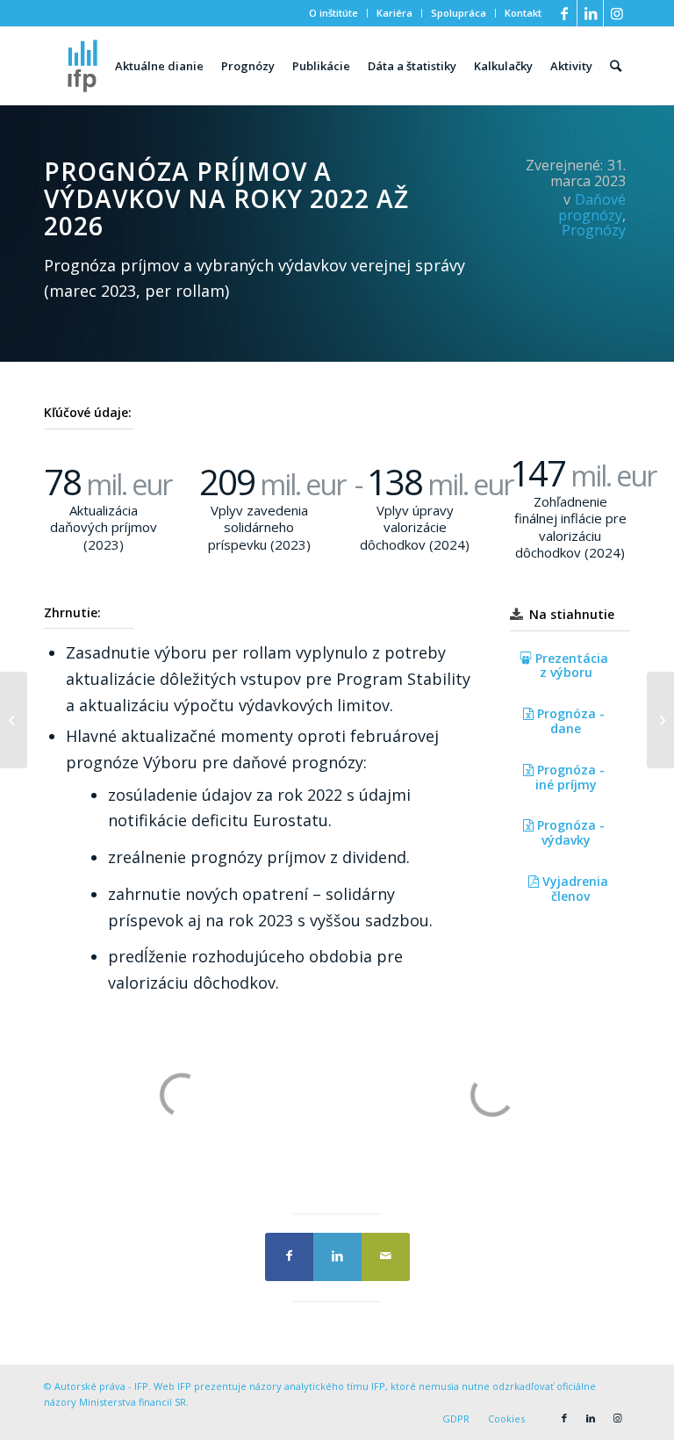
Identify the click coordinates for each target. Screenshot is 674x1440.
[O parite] (13, 720)
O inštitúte (333, 12)
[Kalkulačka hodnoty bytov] (660, 720)
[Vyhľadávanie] (615, 65)
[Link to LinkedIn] (590, 13)
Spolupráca (458, 12)
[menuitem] (334, 13)
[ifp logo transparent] (82, 65)
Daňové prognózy (592, 207)
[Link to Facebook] (564, 13)
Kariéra (394, 12)
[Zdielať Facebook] (289, 1257)
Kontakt (523, 12)
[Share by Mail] (386, 1257)
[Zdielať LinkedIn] (337, 1257)
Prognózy (594, 230)
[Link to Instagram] (617, 13)
